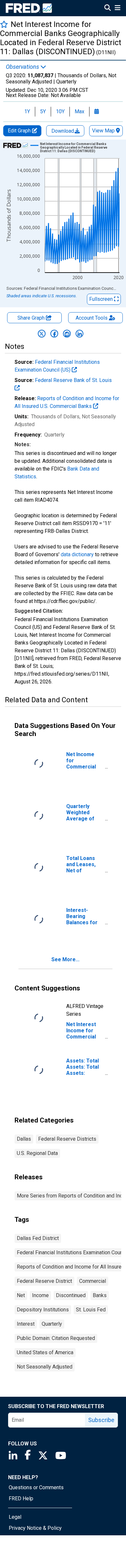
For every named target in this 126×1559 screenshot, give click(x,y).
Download (63, 131)
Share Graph (31, 318)
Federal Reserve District (44, 1281)
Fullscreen (101, 299)
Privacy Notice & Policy (35, 1528)
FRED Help (21, 1498)
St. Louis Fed (91, 1310)
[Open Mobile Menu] (117, 8)
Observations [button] (23, 67)
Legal (15, 1517)
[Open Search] (107, 8)
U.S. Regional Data (37, 1153)
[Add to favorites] (4, 24)
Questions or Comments (36, 1487)
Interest (26, 1324)
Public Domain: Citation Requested (56, 1338)
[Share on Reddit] (67, 334)
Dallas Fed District (38, 1238)
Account (92, 318)
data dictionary (77, 554)
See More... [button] (65, 959)
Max (79, 111)
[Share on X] (42, 334)
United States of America (45, 1352)
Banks (100, 1295)
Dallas (24, 1139)
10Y (60, 111)
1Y (27, 111)
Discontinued (71, 1295)
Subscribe (101, 1420)
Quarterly (52, 1324)
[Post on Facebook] (54, 334)
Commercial (92, 1281)
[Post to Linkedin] (79, 334)
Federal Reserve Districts (67, 1139)
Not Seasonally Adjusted (44, 1367)
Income (40, 1295)
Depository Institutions (43, 1310)
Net (21, 1295)
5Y (43, 111)
